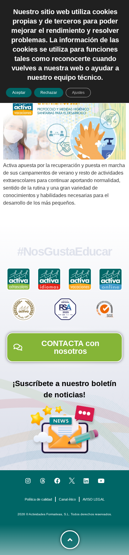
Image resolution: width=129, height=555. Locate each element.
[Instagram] (28, 480)
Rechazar (48, 92)
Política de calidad (38, 499)
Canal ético (67, 499)
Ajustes (78, 92)
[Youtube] (101, 480)
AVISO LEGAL (94, 499)
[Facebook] (57, 480)
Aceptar (18, 92)
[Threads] (43, 480)
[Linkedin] (86, 480)
